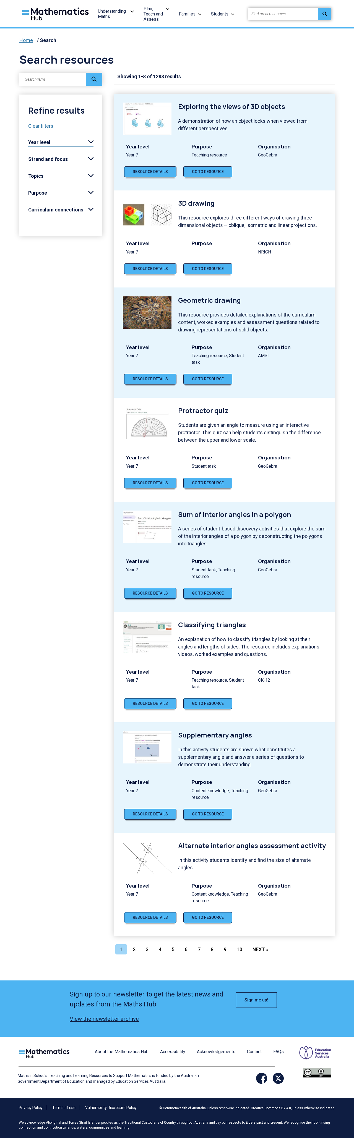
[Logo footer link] (45, 1052)
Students (219, 14)
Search (48, 40)
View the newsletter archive (104, 1019)
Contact (254, 1051)
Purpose (37, 193)
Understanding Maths (112, 14)
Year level (39, 142)
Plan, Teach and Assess (153, 14)
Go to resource (208, 171)
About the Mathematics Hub (122, 1051)
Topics (35, 176)
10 (239, 949)
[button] (132, 11)
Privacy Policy (31, 1107)
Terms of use (64, 1107)
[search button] (324, 14)
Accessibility (172, 1051)
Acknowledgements (216, 1051)
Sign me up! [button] (256, 1000)
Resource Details (150, 171)
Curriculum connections (55, 210)
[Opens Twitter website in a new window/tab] (278, 1078)
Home (26, 40)
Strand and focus (48, 159)
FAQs (278, 1051)
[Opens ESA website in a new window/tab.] (311, 1056)
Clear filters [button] (40, 126)
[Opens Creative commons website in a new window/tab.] (317, 1072)
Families (187, 14)
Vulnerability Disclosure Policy (111, 1107)
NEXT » (261, 949)
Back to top (336, 1096)
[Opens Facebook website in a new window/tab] (261, 1078)
